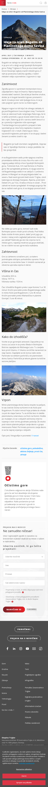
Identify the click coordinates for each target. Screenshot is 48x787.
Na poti (5, 675)
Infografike (29, 680)
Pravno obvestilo (31, 712)
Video (27, 663)
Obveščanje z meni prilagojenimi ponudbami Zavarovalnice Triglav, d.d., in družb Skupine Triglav (22, 599)
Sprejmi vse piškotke (24, 783)
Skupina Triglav (8, 737)
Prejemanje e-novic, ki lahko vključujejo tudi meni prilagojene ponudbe (24, 591)
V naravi (35, 435)
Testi (27, 669)
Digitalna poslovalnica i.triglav (33, 699)
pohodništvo (38, 448)
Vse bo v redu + (8, 710)
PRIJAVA (45, 2)
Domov (4, 9)
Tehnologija (6, 699)
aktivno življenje (26, 451)
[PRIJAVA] (45, 3)
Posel (4, 704)
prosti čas (38, 451)
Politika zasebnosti (32, 723)
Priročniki (24, 629)
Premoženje (6, 687)
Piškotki (28, 717)
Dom (4, 663)
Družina (5, 669)
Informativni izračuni (33, 706)
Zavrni (24, 776)
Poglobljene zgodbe (33, 675)
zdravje (23, 454)
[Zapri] (45, 748)
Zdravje (13, 9)
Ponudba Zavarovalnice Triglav (34, 689)
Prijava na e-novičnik (24, 638)
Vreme (4, 693)
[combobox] (24, 557)
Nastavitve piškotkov (24, 769)
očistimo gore (26, 448)
